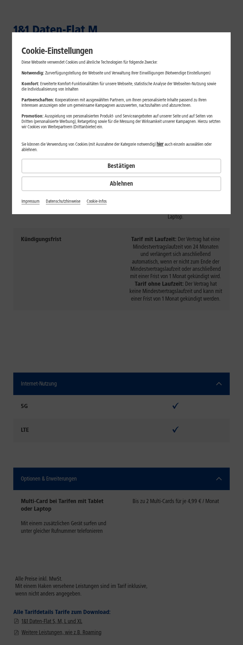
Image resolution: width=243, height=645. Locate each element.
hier (160, 144)
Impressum (31, 201)
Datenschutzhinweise (63, 201)
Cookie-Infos (97, 201)
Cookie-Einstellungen (57, 50)
